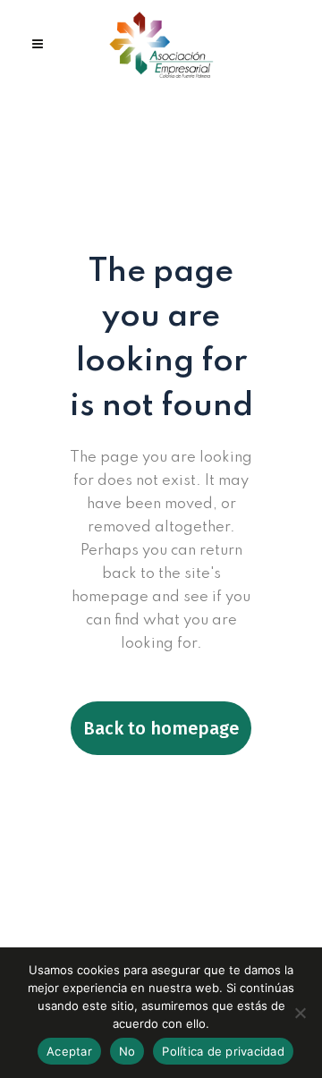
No (127, 1051)
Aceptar (69, 1051)
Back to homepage (161, 728)
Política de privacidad (223, 1051)
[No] (300, 1013)
